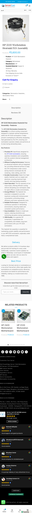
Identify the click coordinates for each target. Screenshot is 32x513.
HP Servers (3, 366)
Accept (16, 510)
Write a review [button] (12, 421)
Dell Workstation (21, 364)
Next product (29, 10)
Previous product (25, 10)
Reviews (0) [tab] (16, 113)
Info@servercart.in (23, 1)
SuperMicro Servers (6, 372)
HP (7, 233)
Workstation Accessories (7, 379)
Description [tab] (16, 108)
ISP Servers (3, 375)
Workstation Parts (8, 95)
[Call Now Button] (4, 256)
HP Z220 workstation (13, 154)
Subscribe (26, 292)
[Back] (2, 10)
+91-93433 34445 (10, 1)
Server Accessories (6, 377)
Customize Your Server (7, 360)
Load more (16, 490)
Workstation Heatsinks (17, 93)
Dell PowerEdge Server (7, 364)
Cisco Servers (4, 370)
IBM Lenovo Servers (6, 368)
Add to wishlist (8, 84)
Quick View (13, 316)
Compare (6, 87)
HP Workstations (13, 366)
